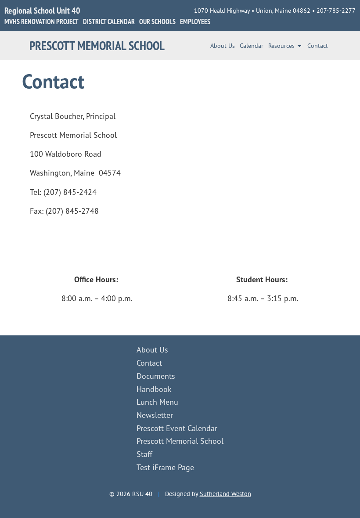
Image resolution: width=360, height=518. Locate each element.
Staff (144, 454)
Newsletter (155, 415)
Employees (195, 21)
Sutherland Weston (225, 494)
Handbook (154, 389)
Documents (156, 376)
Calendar (251, 45)
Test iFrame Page (165, 467)
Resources (281, 45)
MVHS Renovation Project (41, 21)
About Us (222, 45)
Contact (317, 45)
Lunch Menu (157, 401)
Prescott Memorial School (97, 46)
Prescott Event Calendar (177, 428)
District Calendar (109, 21)
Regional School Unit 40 (42, 10)
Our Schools (157, 21)
